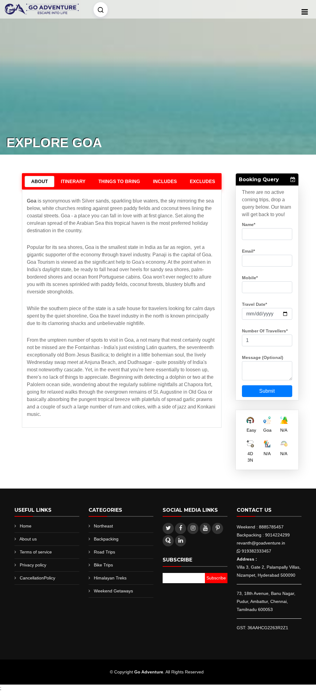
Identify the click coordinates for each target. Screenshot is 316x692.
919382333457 (256, 551)
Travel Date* (254, 304)
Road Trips (104, 551)
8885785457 (271, 526)
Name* (248, 224)
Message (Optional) (262, 357)
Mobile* (250, 277)
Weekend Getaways (113, 590)
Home (25, 525)
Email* (248, 251)
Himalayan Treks (110, 577)
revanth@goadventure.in (261, 542)
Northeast (103, 525)
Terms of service (36, 551)
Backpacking (106, 538)
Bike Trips (103, 564)
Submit (267, 391)
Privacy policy (33, 564)
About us (28, 538)
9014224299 (277, 534)
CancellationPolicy (37, 577)
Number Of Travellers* (265, 330)
